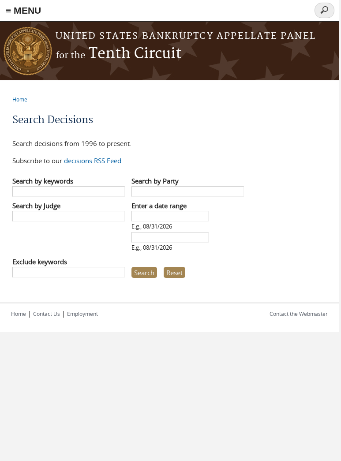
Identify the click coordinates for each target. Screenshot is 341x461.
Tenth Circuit (118, 54)
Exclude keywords (39, 261)
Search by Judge (36, 205)
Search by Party (155, 180)
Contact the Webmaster (299, 313)
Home (19, 99)
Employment (82, 313)
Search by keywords (42, 180)
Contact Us (46, 313)
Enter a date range (159, 205)
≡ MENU (23, 10)
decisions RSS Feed (92, 160)
